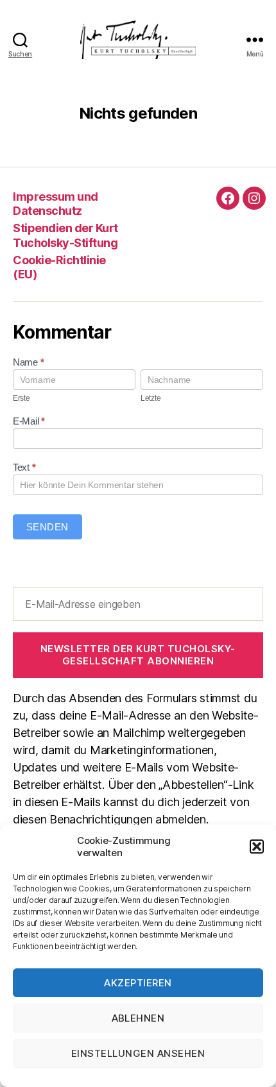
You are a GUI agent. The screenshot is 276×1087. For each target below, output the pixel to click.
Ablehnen (138, 1018)
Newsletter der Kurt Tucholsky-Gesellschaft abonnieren (138, 655)
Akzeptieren (138, 983)
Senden (47, 526)
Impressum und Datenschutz (55, 204)
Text (24, 467)
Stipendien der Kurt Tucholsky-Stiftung (65, 235)
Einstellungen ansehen (138, 1053)
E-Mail (29, 421)
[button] (256, 846)
